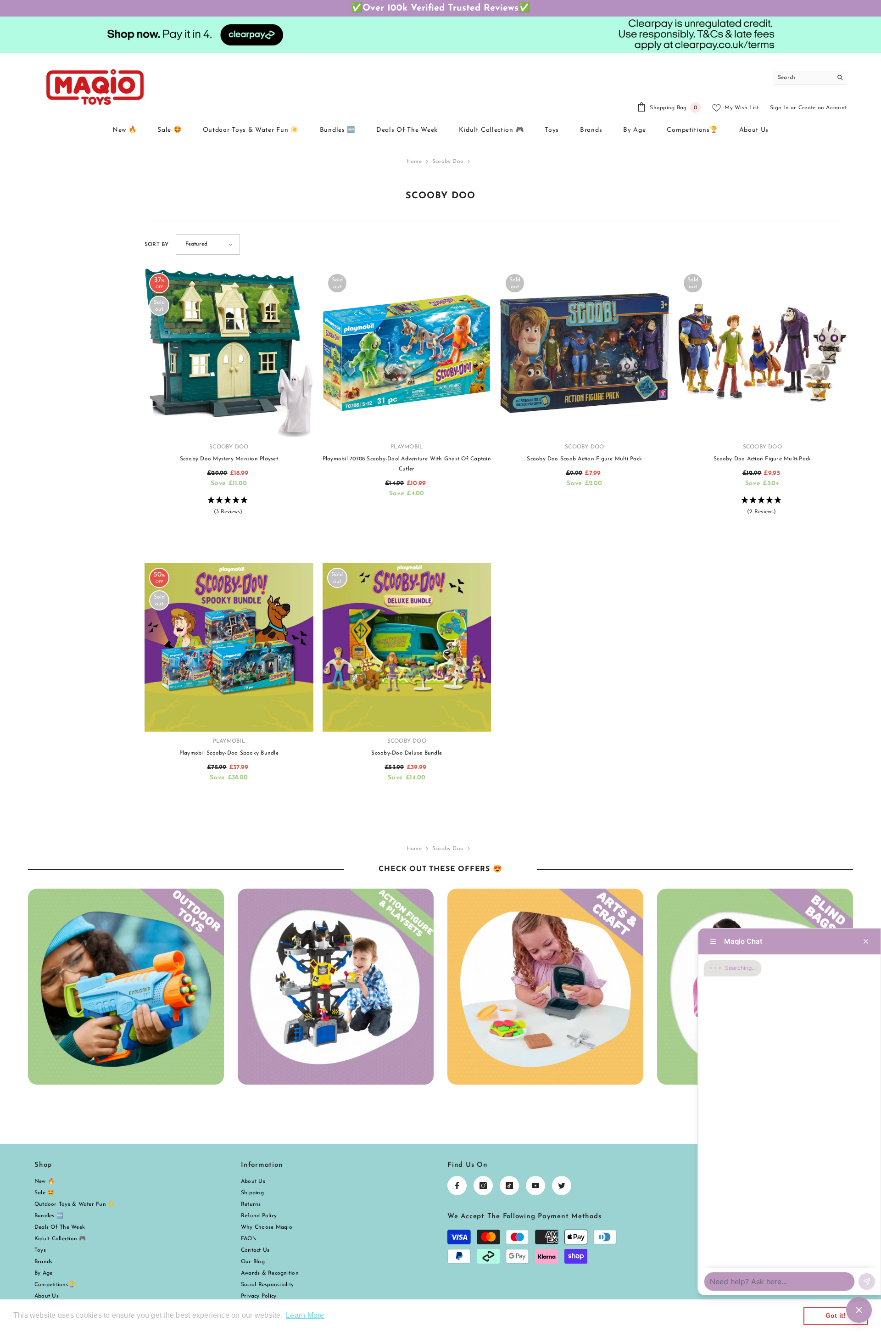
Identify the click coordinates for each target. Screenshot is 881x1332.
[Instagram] (483, 1185)
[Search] (810, 78)
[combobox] (802, 77)
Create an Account (822, 108)
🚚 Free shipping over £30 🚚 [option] (441, 8)
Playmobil (406, 447)
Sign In (779, 108)
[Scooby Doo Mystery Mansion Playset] (229, 353)
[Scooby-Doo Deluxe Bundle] (407, 647)
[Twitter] (561, 1185)
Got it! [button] (835, 1315)
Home (414, 161)
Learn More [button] (305, 1315)
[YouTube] (535, 1185)
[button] (208, 244)
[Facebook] (457, 1185)
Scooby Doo (447, 161)
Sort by (157, 244)
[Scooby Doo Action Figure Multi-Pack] (762, 353)
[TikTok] (509, 1185)
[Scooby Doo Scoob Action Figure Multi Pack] (584, 353)
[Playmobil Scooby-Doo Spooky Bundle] (229, 647)
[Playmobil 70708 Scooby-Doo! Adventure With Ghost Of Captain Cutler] (407, 353)
